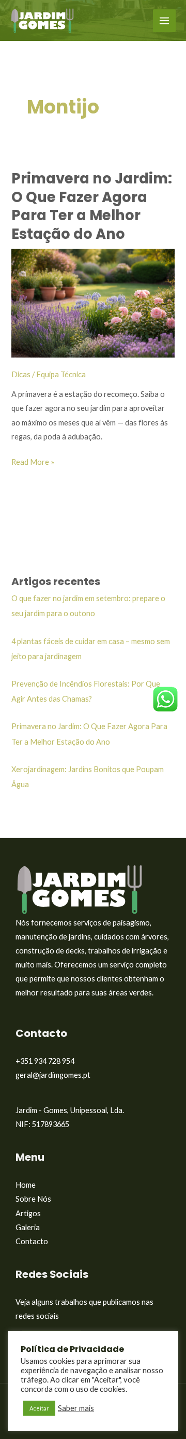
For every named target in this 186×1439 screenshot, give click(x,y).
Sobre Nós (33, 1198)
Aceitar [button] (39, 1408)
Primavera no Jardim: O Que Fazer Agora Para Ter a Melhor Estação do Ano (91, 206)
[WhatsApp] (165, 698)
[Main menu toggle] (164, 20)
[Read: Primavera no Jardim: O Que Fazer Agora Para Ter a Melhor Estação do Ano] (92, 301)
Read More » (32, 460)
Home (26, 1184)
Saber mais (76, 1408)
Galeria (28, 1227)
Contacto (32, 1241)
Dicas (20, 374)
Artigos (28, 1213)
